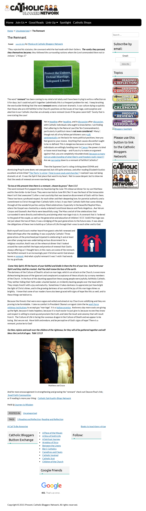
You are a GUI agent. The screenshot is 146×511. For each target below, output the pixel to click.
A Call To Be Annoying (17, 426)
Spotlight (65, 22)
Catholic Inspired (50, 455)
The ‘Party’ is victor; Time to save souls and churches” (54, 173)
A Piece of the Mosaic (52, 433)
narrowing (55, 160)
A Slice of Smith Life (51, 436)
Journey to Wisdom (24, 404)
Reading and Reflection (52, 419)
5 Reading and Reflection (29, 419)
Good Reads (36, 22)
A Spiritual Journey (51, 439)
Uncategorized (23, 30)
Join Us (20, 22)
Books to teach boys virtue (93, 426)
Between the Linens (51, 445)
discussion (83, 121)
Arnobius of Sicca (50, 442)
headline (54, 121)
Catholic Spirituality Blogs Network (54, 398)
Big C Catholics (49, 448)
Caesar (84, 147)
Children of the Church (52, 461)
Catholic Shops (82, 22)
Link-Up (51, 22)
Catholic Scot (48, 458)
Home (9, 22)
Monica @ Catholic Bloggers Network (45, 44)
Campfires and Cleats (52, 452)
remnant (20, 256)
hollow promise (64, 307)
